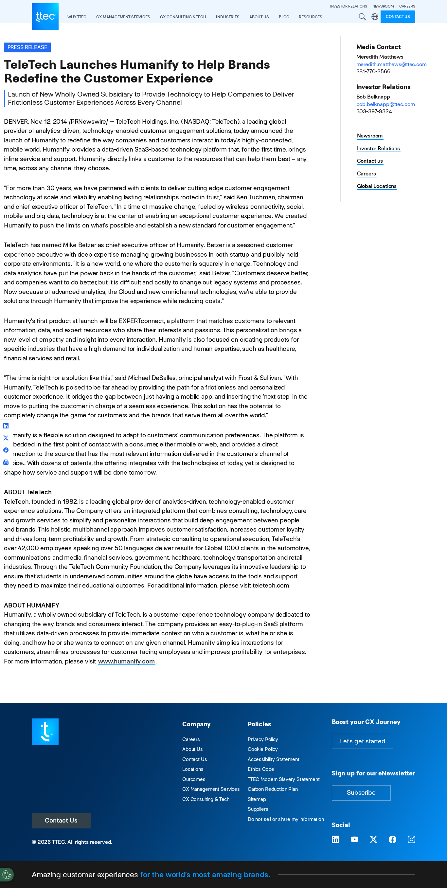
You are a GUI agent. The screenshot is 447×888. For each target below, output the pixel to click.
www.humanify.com (126, 661)
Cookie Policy (263, 749)
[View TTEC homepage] (45, 16)
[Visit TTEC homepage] (45, 731)
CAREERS (407, 6)
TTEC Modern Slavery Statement (284, 779)
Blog (284, 16)
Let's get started (362, 741)
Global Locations (377, 186)
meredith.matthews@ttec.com (391, 64)
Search (362, 16)
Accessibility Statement (273, 759)
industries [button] (228, 16)
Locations (193, 769)
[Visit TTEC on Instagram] (411, 839)
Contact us (398, 16)
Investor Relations (378, 148)
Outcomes (194, 779)
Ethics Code (261, 769)
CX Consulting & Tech (205, 799)
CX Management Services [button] (123, 16)
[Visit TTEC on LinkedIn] (335, 839)
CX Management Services (211, 789)
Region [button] (374, 16)
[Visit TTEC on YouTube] (354, 839)
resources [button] (310, 16)
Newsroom (370, 135)
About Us (192, 749)
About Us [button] (259, 16)
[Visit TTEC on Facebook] (392, 839)
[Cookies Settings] (7, 874)
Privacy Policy (263, 739)
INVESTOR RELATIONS (348, 6)
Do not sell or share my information (286, 819)
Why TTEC (76, 16)
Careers (366, 173)
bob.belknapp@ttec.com (385, 104)
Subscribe (361, 792)
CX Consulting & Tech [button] (183, 16)
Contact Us (61, 820)
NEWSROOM (383, 6)
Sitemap (257, 799)
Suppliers (258, 809)
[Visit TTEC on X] (373, 839)
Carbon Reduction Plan (273, 789)
